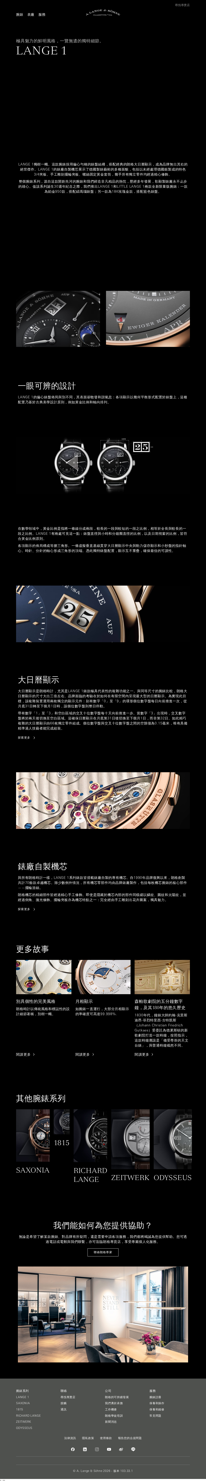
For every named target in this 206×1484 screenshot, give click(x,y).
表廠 (31, 14)
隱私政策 (88, 1438)
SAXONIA (23, 1403)
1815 (19, 1409)
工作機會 (111, 1409)
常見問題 (155, 1415)
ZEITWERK (23, 1421)
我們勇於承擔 (114, 1403)
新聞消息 (111, 1421)
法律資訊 (70, 1438)
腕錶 (19, 14)
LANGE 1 (22, 1397)
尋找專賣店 (68, 1397)
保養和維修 (156, 1409)
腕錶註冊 (155, 1397)
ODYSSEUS (24, 1428)
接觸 (64, 1403)
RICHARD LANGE (28, 1415)
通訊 (64, 1409)
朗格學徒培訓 (114, 1415)
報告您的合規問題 (130, 1438)
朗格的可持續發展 (117, 1397)
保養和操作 (156, 1403)
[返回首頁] (103, 12)
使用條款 (106, 1438)
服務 (42, 14)
